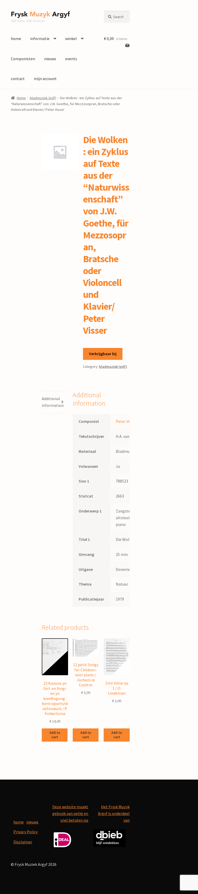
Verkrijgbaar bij (103, 353)
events (71, 58)
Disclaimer (22, 841)
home (16, 38)
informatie (40, 38)
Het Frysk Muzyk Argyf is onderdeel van (114, 813)
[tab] (55, 402)
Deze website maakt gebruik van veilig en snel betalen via (70, 813)
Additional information (53, 402)
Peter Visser (126, 421)
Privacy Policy (25, 831)
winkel (71, 38)
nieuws (50, 58)
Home (21, 98)
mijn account (45, 78)
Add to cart (55, 734)
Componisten (23, 58)
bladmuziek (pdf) (43, 98)
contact (18, 78)
